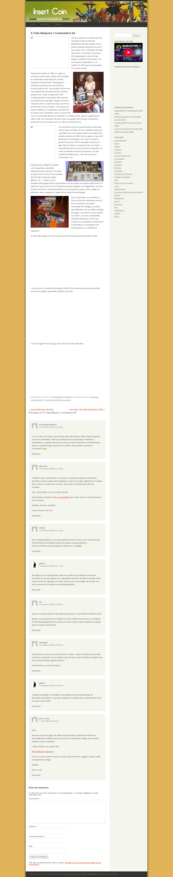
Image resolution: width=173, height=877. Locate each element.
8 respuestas (65, 400)
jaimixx (42, 563)
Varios (116, 216)
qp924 (116, 132)
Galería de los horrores (123, 174)
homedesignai (119, 123)
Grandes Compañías (122, 177)
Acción (116, 143)
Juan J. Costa (44, 718)
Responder (36, 454)
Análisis (117, 146)
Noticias (117, 195)
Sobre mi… (59, 24)
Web (30, 846)
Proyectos (45, 24)
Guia (116, 180)
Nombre (33, 826)
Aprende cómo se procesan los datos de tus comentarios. (65, 863)
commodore (94, 397)
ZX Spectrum (79, 56)
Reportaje (68, 397)
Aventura (117, 149)
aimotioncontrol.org (121, 117)
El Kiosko (117, 168)
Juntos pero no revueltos (123, 183)
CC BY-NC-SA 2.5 (72, 874)
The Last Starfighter (61, 497)
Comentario (34, 798)
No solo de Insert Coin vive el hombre (128, 192)
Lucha (116, 186)
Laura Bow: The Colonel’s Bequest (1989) (87, 409)
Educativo (118, 165)
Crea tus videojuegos (122, 156)
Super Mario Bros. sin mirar (41, 409)
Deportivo (118, 162)
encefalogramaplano (48, 424)
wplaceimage (119, 110)
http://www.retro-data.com (43, 751)
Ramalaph (43, 642)
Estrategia (118, 171)
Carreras (117, 152)
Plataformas (119, 198)
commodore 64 (36, 400)
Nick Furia (43, 466)
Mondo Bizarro (120, 189)
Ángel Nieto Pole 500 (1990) (132, 129)
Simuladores (119, 210)
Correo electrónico (37, 836)
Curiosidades (119, 159)
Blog (33, 24)
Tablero (117, 213)
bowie (116, 129)
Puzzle (117, 201)
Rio (40, 602)
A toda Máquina (58, 397)
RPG (116, 207)
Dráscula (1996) (127, 132)
